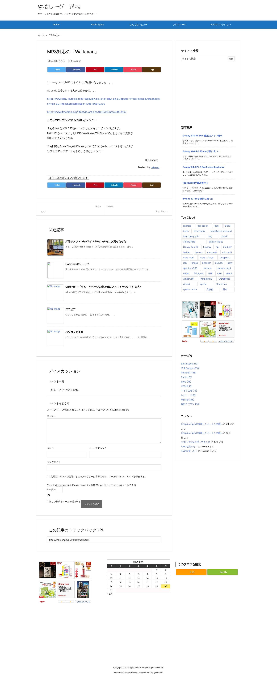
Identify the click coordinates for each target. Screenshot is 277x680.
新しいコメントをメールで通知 (120, 485)
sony (230, 262)
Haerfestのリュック (77, 264)
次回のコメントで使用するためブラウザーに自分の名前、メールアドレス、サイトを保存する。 (98, 476)
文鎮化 (209, 289)
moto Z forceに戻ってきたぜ (195, 442)
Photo (186, 377)
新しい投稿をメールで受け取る (65, 501)
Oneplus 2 (225, 257)
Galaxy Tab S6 (190, 247)
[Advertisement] (208, 85)
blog (210, 236)
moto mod (188, 257)
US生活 (186, 386)
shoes (195, 262)
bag (216, 225)
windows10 (206, 278)
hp (217, 247)
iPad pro (227, 247)
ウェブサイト (54, 462)
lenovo (198, 252)
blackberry (199, 231)
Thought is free (156, 672)
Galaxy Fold (189, 241)
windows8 (188, 278)
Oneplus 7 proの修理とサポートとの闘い (202, 424)
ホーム (41, 35)
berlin (186, 231)
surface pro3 (224, 268)
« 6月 (109, 593)
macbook (212, 252)
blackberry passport (221, 231)
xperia (203, 284)
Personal (188, 372)
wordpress (224, 278)
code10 (224, 236)
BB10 (228, 225)
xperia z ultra (190, 289)
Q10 (185, 262)
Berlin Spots (189, 363)
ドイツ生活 (189, 390)
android (187, 225)
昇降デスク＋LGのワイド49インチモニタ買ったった (95, 241)
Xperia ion (221, 284)
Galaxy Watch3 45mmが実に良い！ (201, 151)
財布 (225, 289)
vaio (219, 273)
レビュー (188, 395)
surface (207, 268)
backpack (202, 225)
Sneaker (206, 262)
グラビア (70, 309)
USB (210, 273)
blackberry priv (191, 236)
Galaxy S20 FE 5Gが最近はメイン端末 (202, 135)
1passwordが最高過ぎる (195, 182)
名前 (50, 448)
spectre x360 (190, 268)
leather (186, 252)
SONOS (219, 262)
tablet (186, 273)
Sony (186, 381)
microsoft (227, 252)
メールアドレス (97, 448)
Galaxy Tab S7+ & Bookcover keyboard (204, 167)
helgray (207, 247)
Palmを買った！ (189, 446)
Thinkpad (199, 273)
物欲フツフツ (190, 404)
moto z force (206, 257)
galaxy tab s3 (216, 241)
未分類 (187, 399)
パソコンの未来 (74, 332)
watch (229, 273)
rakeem (155, 167)
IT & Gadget (54, 35)
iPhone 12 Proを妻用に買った (198, 198)
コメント (51, 416)
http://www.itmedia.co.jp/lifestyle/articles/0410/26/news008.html (86, 111)
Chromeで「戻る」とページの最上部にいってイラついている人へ (103, 286)
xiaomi (186, 284)
